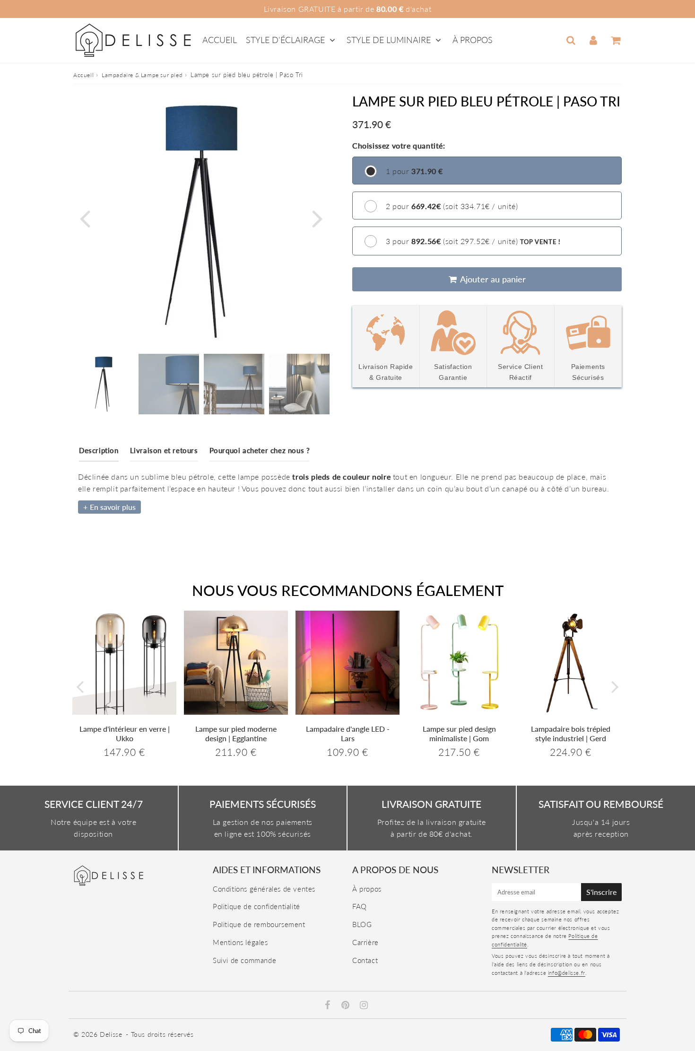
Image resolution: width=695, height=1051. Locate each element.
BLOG (362, 924)
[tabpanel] (103, 384)
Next (317, 218)
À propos (472, 40)
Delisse (111, 1034)
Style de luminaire (389, 40)
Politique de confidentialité (256, 906)
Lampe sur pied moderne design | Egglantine (236, 733)
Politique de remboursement (259, 924)
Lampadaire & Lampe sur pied (142, 75)
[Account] (593, 40)
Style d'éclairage (286, 40)
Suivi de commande (244, 960)
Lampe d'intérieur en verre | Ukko (124, 733)
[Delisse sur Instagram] (364, 1005)
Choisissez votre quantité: (398, 145)
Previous (84, 218)
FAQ (359, 906)
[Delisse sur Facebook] (328, 1005)
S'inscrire (601, 891)
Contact (365, 960)
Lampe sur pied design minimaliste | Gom (459, 733)
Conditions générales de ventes (264, 889)
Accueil (219, 40)
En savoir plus (113, 506)
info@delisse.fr (566, 973)
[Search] (571, 40)
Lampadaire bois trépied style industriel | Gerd (570, 733)
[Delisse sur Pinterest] (346, 1005)
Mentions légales (240, 942)
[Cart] (615, 40)
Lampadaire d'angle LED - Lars (348, 733)
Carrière (365, 942)
